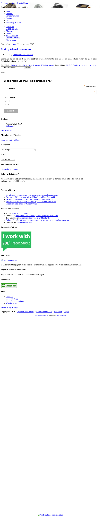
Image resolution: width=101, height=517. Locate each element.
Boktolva (9, 14)
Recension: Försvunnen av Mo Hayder (35, 218)
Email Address (49, 88)
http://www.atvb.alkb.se (10, 140)
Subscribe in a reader (9, 169)
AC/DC (69, 65)
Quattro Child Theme (25, 312)
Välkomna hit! (11, 126)
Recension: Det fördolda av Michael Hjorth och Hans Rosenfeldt (31, 202)
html (8, 101)
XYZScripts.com (61, 315)
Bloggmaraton (11, 31)
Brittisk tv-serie (34, 65)
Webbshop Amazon (13, 22)
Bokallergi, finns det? (20, 213)
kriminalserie (95, 65)
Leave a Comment (26, 55)
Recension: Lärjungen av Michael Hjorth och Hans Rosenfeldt (30, 199)
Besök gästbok (6, 130)
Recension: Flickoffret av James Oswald (21, 204)
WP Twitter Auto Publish (42, 315)
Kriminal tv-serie (47, 65)
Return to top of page (9, 307)
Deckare (9, 33)
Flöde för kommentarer (15, 301)
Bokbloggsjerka (12, 29)
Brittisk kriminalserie (19, 65)
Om (7, 20)
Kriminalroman (12, 35)
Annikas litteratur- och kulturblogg (14, 3)
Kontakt (9, 18)
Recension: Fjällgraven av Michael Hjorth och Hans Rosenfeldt (30, 197)
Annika (16, 55)
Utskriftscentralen (13, 38)
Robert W (10, 220)
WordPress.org (11, 303)
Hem (8, 11)
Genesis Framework (44, 312)
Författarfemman (12, 16)
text (8, 104)
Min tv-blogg (11, 40)
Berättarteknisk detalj (25, 222)
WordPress (58, 312)
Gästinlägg (10, 27)
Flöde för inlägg (12, 299)
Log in (66, 312)
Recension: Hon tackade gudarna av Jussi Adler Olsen (37, 216)
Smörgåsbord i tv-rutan (16, 49)
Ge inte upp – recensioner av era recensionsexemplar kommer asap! (32, 195)
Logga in (9, 297)
